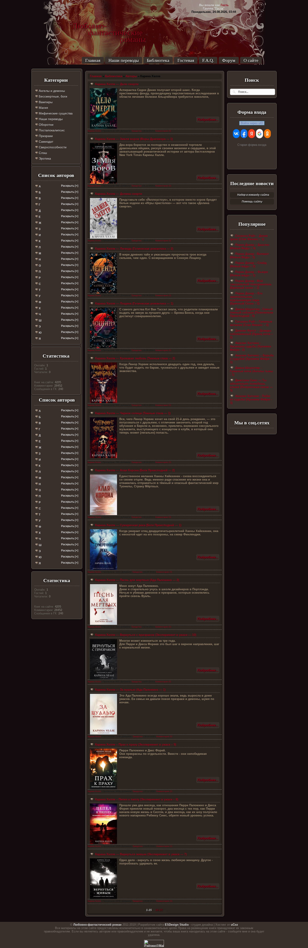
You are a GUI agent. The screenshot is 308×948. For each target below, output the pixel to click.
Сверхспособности (52, 147)
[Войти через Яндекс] (251, 133)
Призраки (45, 136)
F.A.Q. (208, 60)
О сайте (251, 60)
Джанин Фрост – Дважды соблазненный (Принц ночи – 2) (251, 334)
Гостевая (185, 60)
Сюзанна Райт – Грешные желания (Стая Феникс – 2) (251, 323)
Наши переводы (123, 60)
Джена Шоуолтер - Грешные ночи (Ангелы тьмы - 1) (251, 371)
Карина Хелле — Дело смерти (116, 84)
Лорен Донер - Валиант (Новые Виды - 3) (249, 255)
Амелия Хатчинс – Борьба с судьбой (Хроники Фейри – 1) (252, 359)
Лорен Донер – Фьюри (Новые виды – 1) (249, 273)
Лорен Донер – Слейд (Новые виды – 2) (248, 264)
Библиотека (158, 60)
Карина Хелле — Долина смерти (118, 193)
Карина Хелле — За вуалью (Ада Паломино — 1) (129, 689)
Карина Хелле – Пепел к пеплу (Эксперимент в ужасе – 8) (136, 799)
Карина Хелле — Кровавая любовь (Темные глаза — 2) (134, 358)
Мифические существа (55, 113)
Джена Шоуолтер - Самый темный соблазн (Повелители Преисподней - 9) (251, 312)
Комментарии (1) (164, 846)
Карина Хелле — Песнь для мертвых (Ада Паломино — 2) (136, 580)
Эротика (44, 158)
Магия (43, 107)
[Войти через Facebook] (244, 133)
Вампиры (45, 102)
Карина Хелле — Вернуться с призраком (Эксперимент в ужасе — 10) (145, 635)
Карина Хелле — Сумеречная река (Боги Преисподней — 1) (137, 525)
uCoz (234, 924)
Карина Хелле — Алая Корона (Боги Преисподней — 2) (134, 470)
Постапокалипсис (51, 130)
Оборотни (45, 124)
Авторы (131, 76)
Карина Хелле (94, 131)
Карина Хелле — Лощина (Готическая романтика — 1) (133, 303)
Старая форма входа (251, 144)
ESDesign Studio (177, 924)
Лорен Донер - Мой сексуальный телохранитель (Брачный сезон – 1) (251, 284)
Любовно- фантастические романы (109, 26)
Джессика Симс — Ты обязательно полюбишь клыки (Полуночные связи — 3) (251, 385)
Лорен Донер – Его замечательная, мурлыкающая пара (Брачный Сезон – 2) (246, 298)
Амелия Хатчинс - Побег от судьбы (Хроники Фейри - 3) (251, 399)
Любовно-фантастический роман (97, 924)
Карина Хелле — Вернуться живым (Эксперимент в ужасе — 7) (140, 854)
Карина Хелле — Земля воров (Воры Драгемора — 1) (133, 139)
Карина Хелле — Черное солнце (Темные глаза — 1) (132, 413)
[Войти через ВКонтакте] (236, 133)
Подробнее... (207, 119)
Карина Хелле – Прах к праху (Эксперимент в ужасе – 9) (135, 744)
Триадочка (136, 131)
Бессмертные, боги (52, 96)
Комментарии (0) (163, 131)
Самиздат (45, 141)
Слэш (42, 153)
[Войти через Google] (259, 133)
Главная (92, 60)
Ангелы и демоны (51, 91)
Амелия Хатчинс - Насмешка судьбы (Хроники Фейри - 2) (250, 346)
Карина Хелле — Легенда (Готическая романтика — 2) (133, 248)
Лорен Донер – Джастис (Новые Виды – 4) (249, 246)
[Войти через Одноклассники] (267, 133)
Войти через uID (252, 123)
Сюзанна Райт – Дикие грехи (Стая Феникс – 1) (249, 237)
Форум (228, 60)
